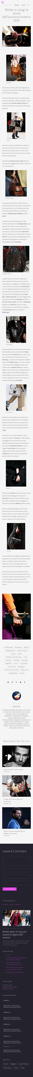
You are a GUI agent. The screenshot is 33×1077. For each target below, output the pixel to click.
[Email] (8, 682)
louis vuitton (24, 663)
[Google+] (16, 682)
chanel (13, 654)
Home (8, 955)
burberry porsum (22, 650)
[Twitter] (20, 682)
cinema (6, 1064)
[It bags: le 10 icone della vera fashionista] (16, 786)
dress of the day (23, 1064)
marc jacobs (12, 667)
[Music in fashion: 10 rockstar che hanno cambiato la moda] (16, 918)
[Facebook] (25, 682)
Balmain (26, 647)
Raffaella (6, 1012)
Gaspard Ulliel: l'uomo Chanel (15, 972)
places (16, 1068)
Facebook (5, 904)
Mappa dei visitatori (8, 989)
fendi (25, 657)
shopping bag (13, 673)
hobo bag (24, 660)
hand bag (16, 660)
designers (13, 1064)
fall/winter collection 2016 (13, 657)
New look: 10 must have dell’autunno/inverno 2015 (12, 1006)
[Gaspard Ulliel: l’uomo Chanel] (16, 756)
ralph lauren (25, 670)
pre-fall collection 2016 (11, 670)
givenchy (8, 660)
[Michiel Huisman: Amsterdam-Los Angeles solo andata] (16, 818)
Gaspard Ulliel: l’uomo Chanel (13, 769)
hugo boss (8, 663)
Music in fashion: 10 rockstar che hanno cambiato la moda (12, 934)
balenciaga (18, 647)
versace (22, 673)
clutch (20, 654)
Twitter (12, 904)
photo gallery (8, 1068)
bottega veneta (10, 650)
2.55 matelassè (8, 647)
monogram (21, 667)
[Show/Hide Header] (2, 2)
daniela (17, 5)
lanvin (16, 663)
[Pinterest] (12, 682)
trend (23, 5)
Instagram (18, 904)
